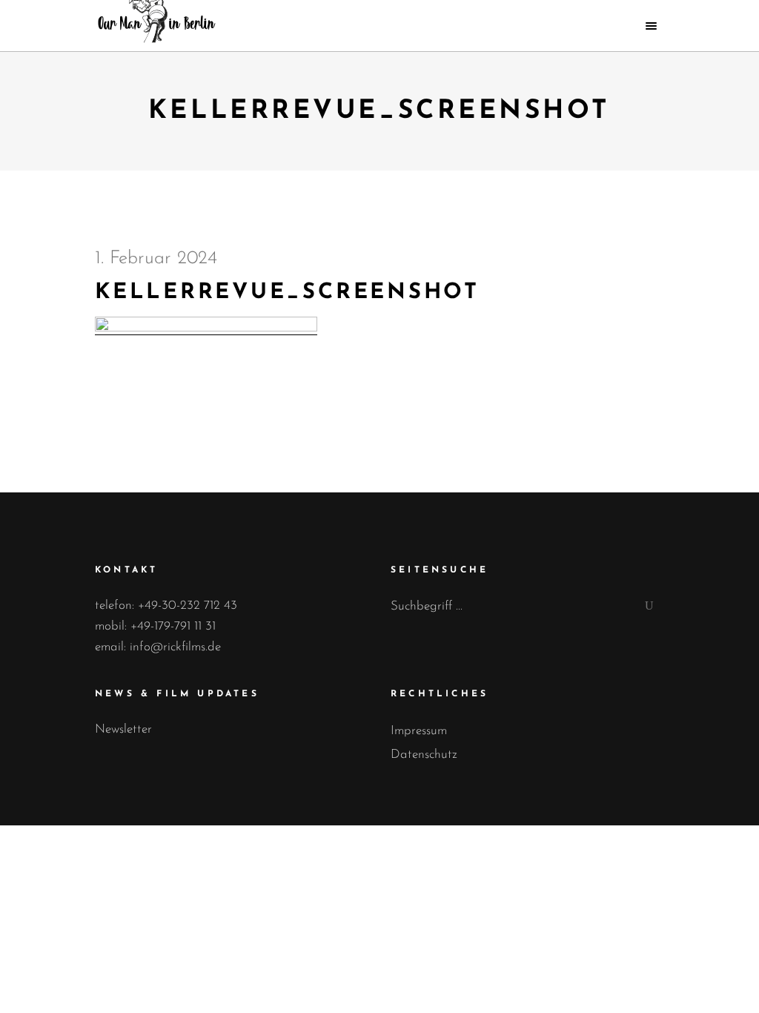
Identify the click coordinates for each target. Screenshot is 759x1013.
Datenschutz (424, 754)
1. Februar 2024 (156, 258)
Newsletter (123, 729)
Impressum (419, 731)
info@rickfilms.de (175, 647)
